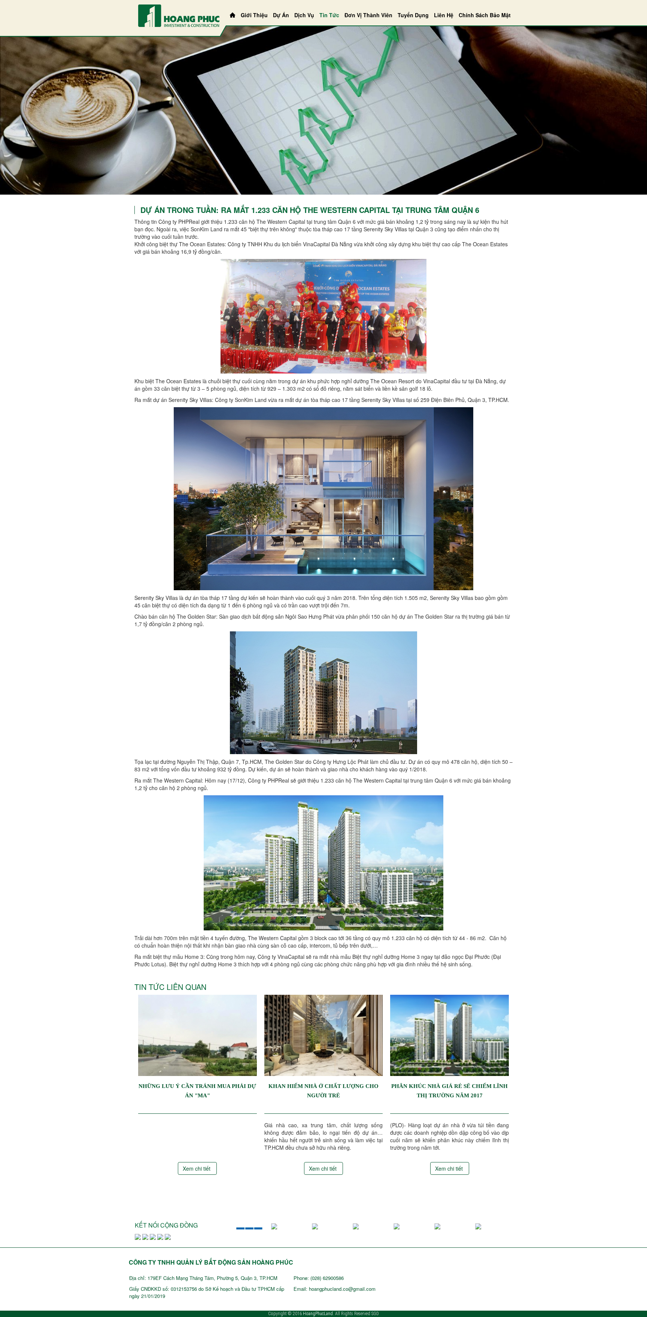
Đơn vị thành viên (368, 15)
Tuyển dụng (413, 15)
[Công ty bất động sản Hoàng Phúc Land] (178, 15)
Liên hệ (443, 15)
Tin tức (329, 15)
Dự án (281, 15)
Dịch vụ (304, 15)
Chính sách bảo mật (485, 15)
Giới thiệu (254, 15)
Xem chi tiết (197, 1168)
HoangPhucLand (318, 1313)
